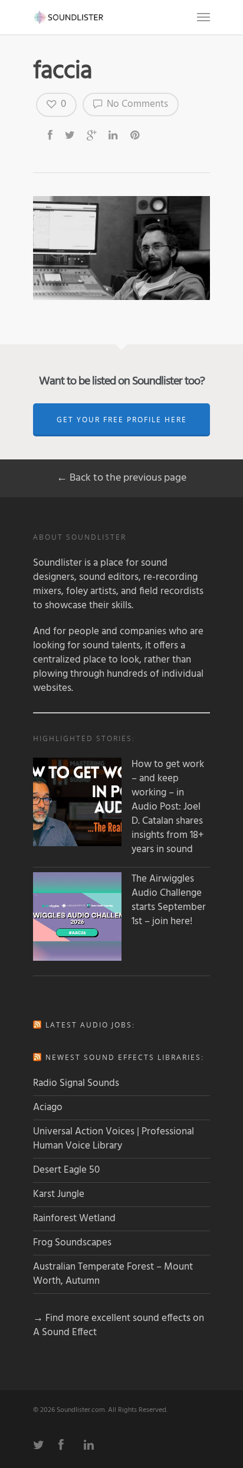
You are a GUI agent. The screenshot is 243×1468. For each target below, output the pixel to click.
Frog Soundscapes (72, 1243)
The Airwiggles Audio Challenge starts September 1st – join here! (169, 900)
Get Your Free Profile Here (122, 420)
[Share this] (51, 135)
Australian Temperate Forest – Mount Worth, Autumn (113, 1274)
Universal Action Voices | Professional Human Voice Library (113, 1139)
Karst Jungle (58, 1194)
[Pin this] (136, 135)
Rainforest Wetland (74, 1218)
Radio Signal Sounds (76, 1083)
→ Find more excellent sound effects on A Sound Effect (118, 1325)
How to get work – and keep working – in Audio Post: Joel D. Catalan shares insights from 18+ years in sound (168, 807)
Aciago (48, 1107)
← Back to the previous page (121, 478)
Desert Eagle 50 (66, 1170)
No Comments (136, 104)
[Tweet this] (70, 135)
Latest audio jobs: (90, 1025)
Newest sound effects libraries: (124, 1057)
